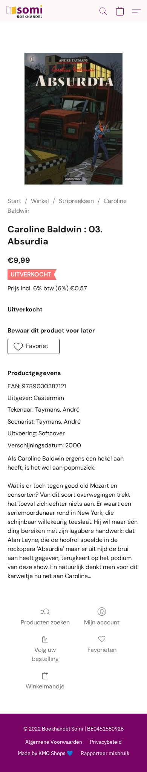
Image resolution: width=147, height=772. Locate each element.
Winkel (40, 201)
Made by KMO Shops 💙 (45, 753)
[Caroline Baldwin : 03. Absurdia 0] (73, 119)
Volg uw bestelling (45, 654)
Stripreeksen (76, 201)
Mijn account (101, 622)
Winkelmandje (45, 686)
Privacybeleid (106, 741)
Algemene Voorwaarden (53, 741)
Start (14, 201)
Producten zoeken (45, 622)
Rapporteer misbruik (105, 753)
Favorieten (101, 650)
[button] (25, 11)
